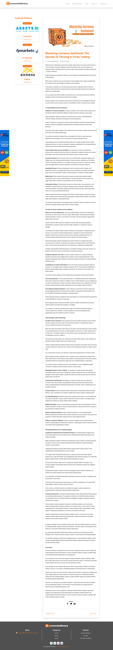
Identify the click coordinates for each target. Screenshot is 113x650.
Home (67, 4)
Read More (27, 39)
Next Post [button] (93, 613)
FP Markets (27, 58)
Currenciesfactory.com (63, 646)
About (56, 635)
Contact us (103, 4)
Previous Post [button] (50, 613)
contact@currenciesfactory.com (28, 633)
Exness (27, 79)
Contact (85, 635)
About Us (94, 4)
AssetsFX (27, 36)
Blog (86, 4)
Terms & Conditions (86, 638)
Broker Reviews (77, 4)
